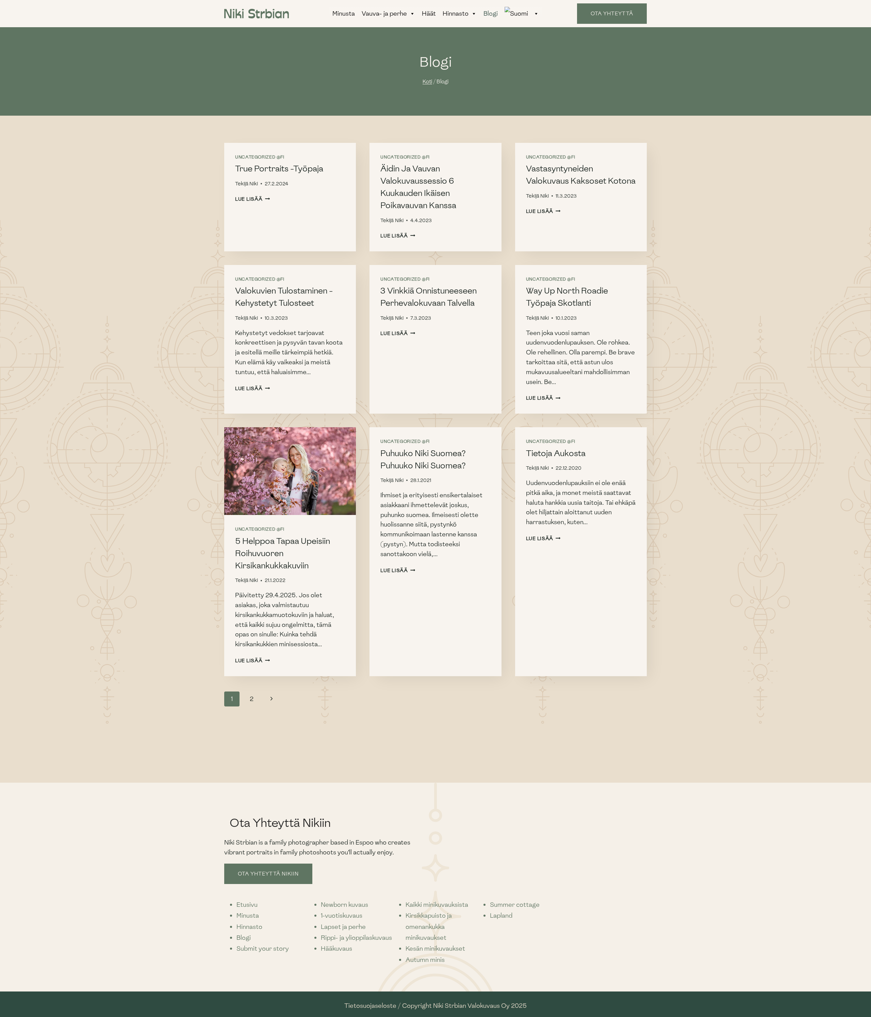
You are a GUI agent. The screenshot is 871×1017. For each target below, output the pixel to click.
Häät (429, 13)
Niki (253, 183)
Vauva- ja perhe (384, 13)
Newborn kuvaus (344, 904)
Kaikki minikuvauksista (437, 904)
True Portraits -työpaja (279, 168)
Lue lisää (252, 199)
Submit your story (262, 948)
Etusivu (247, 904)
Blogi (490, 13)
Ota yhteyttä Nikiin (268, 873)
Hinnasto (456, 13)
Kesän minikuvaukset (435, 948)
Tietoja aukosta (556, 453)
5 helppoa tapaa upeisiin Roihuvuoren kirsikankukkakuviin (282, 553)
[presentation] (290, 471)
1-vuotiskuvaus (341, 915)
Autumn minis (425, 959)
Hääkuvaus (336, 948)
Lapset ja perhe (343, 926)
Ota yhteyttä (612, 13)
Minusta (343, 13)
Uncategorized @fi (259, 157)
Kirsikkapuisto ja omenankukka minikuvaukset (429, 926)
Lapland (501, 915)
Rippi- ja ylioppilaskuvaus (356, 937)
